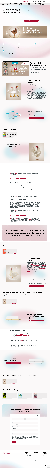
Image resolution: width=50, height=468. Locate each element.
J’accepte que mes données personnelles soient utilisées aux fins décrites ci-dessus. (23, 440)
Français (44, 1)
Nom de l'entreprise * (15, 424)
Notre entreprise (3, 4)
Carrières (31, 1)
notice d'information (24, 438)
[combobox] (44, 1)
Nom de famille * (27, 417)
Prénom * (13, 417)
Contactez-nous (35, 1)
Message (13, 432)
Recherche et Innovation (28, 4)
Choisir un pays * (14, 428)
